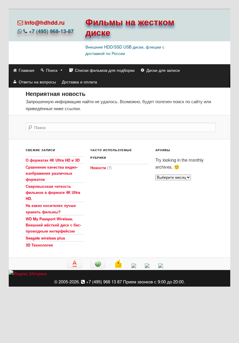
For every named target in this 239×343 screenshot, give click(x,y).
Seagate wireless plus (45, 238)
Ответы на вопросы (37, 82)
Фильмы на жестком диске (129, 26)
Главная (26, 70)
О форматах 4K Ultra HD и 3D (53, 160)
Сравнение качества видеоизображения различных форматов (52, 173)
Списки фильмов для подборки (105, 70)
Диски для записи (163, 70)
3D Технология (39, 245)
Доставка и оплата (79, 82)
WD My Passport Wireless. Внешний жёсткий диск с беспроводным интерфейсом (53, 225)
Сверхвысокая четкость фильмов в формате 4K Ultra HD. (53, 192)
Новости (98, 167)
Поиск (51, 70)
